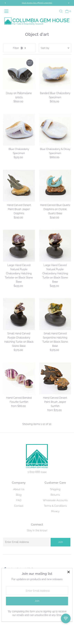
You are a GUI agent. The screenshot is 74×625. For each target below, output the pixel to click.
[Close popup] (68, 572)
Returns (55, 494)
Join (60, 542)
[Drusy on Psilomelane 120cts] (19, 74)
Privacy (55, 511)
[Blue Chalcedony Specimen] (19, 130)
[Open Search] (60, 11)
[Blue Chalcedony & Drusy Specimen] (55, 130)
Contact (18, 505)
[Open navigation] (7, 11)
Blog (19, 494)
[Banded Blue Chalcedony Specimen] (55, 74)
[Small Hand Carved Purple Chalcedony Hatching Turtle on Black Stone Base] (19, 314)
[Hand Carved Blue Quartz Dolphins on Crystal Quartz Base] (55, 186)
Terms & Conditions (55, 505)
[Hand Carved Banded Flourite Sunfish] (19, 378)
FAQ (18, 500)
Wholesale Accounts (55, 500)
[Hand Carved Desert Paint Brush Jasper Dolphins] (19, 186)
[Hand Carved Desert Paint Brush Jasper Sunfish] (55, 378)
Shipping (55, 489)
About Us (18, 489)
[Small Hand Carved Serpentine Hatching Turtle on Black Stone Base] (55, 314)
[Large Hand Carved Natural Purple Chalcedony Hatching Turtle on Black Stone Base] (55, 246)
